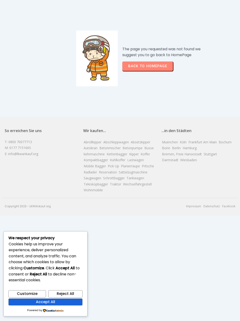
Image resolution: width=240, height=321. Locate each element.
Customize (27, 293)
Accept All (45, 302)
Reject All (65, 293)
